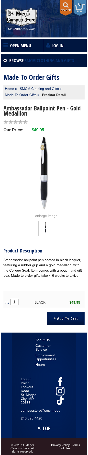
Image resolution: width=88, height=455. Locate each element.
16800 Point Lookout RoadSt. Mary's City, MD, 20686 (28, 391)
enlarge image (46, 216)
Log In (58, 45)
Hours (40, 365)
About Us (42, 340)
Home (9, 89)
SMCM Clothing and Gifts (39, 89)
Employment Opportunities (44, 357)
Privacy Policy (60, 445)
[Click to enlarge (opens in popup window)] (45, 232)
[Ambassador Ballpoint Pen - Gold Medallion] (44, 173)
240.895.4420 (29, 418)
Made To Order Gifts (20, 95)
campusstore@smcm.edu (29, 410)
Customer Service (43, 347)
